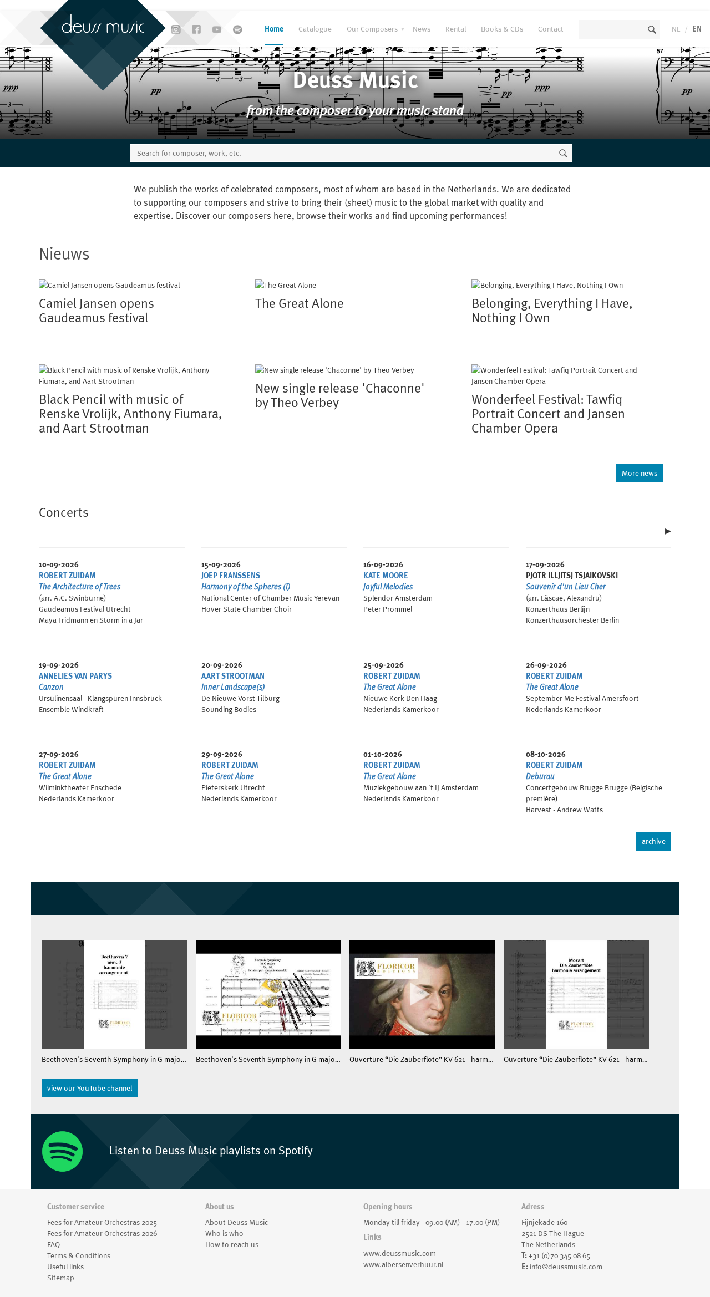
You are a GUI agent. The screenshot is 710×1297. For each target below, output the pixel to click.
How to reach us (231, 1244)
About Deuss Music (236, 1222)
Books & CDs (502, 28)
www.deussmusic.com (399, 1253)
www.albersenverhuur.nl (403, 1264)
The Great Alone (389, 687)
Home (274, 28)
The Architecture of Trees (79, 586)
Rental (455, 28)
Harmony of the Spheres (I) (246, 586)
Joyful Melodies (388, 586)
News (421, 28)
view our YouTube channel (89, 1088)
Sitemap (60, 1277)
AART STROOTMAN (233, 676)
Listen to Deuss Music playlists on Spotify (209, 1150)
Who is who (224, 1233)
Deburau (540, 776)
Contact (551, 28)
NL (676, 28)
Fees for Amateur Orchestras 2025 (102, 1222)
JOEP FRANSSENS (230, 575)
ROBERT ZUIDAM (67, 575)
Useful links (65, 1266)
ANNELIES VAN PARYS (75, 676)
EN (697, 28)
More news (639, 473)
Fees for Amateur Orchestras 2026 (102, 1233)
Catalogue (315, 28)
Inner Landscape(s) (233, 687)
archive (654, 841)
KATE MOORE (385, 575)
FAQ (53, 1244)
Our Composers (372, 28)
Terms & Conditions (78, 1255)
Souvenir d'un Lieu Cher (566, 586)
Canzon (51, 687)
